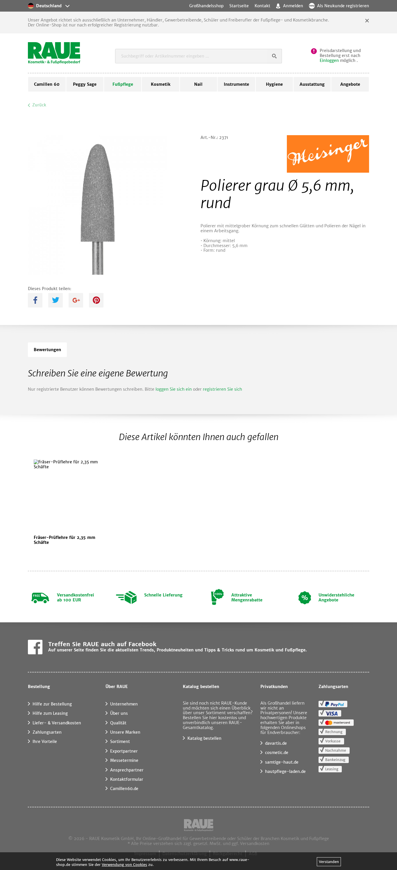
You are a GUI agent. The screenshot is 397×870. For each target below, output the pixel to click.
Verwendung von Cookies (124, 864)
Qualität (118, 723)
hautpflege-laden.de (285, 771)
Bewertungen (47, 349)
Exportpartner (124, 751)
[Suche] (274, 56)
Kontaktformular (126, 779)
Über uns (119, 713)
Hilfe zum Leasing (50, 713)
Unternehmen (124, 704)
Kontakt (262, 5)
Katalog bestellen (204, 738)
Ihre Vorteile (45, 741)
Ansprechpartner (127, 770)
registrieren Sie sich (222, 389)
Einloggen (329, 60)
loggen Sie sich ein (173, 389)
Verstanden (329, 861)
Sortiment (120, 741)
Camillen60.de (124, 788)
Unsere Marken (125, 732)
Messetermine (124, 760)
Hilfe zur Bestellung (52, 704)
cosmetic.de (276, 752)
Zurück (39, 105)
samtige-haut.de (281, 762)
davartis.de (276, 743)
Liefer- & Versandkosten (57, 723)
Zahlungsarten (47, 732)
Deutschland (49, 5)
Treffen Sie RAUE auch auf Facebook (102, 644)
